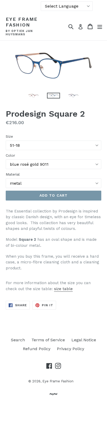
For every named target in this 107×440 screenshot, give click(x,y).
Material (13, 174)
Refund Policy (36, 348)
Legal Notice (83, 339)
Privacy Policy (70, 348)
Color (10, 155)
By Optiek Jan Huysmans (19, 33)
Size (9, 136)
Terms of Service (48, 339)
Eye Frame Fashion (22, 22)
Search (18, 339)
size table (63, 288)
